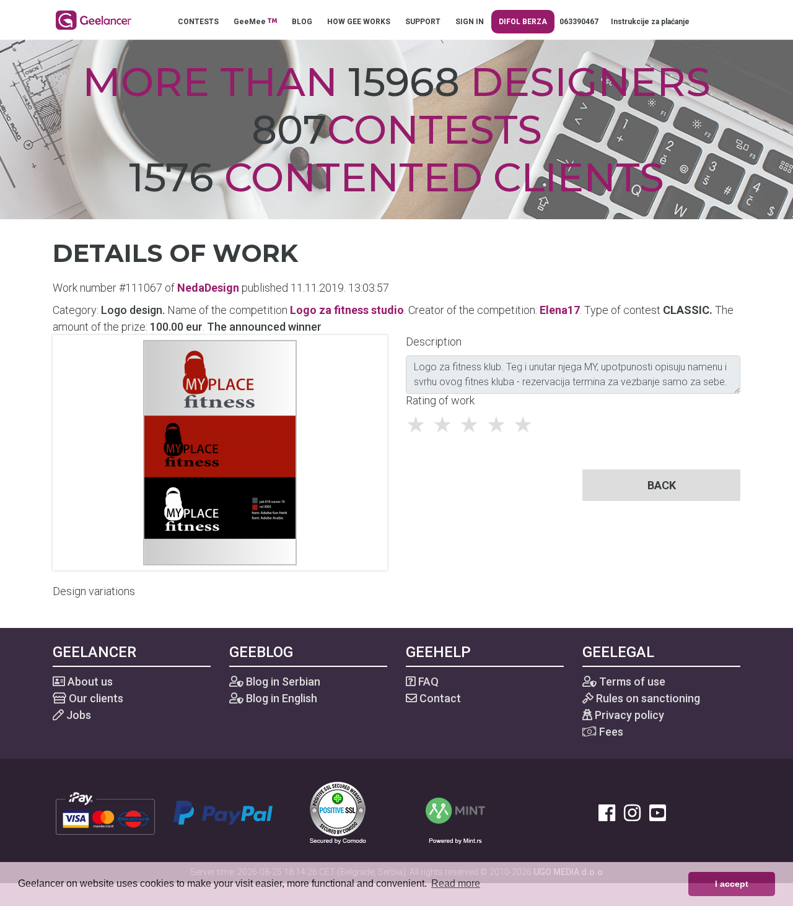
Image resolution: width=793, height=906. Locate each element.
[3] (472, 425)
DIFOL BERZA (523, 21)
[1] (419, 425)
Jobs (77, 714)
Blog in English (280, 698)
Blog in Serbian (281, 681)
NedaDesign (208, 287)
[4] (499, 425)
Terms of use (631, 681)
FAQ (427, 681)
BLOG (302, 21)
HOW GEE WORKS (358, 21)
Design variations (94, 591)
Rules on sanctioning (647, 698)
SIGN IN (469, 21)
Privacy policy (628, 714)
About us (89, 681)
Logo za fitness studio (347, 309)
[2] (445, 425)
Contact (439, 698)
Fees (610, 731)
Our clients (94, 698)
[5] (526, 425)
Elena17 (560, 309)
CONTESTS (198, 21)
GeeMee (251, 21)
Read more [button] (455, 883)
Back (661, 485)
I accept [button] (731, 884)
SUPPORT (422, 21)
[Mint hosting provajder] (455, 811)
